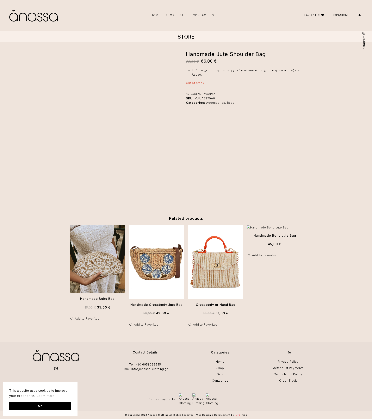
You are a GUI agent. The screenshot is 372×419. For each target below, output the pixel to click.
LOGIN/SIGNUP (340, 15)
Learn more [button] (45, 395)
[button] (201, 94)
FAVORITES (312, 15)
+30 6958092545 (148, 364)
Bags (230, 102)
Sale (220, 374)
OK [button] (40, 405)
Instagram (364, 42)
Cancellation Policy (288, 374)
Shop (220, 368)
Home (220, 361)
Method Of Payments (288, 368)
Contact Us (220, 380)
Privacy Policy (288, 361)
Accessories (215, 102)
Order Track (288, 380)
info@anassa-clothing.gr (149, 369)
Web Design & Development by (221, 415)
